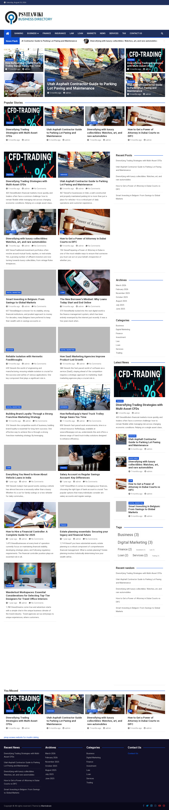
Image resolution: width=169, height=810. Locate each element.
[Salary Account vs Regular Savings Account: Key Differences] (84, 458)
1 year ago (12, 94)
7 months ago (55, 93)
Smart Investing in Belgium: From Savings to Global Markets (25, 301)
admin (27, 69)
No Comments (40, 189)
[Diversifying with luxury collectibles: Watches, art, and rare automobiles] (30, 222)
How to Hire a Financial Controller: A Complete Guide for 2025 (22, 87)
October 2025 (122, 297)
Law (72, 33)
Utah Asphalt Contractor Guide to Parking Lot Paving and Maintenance (144, 87)
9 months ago (136, 140)
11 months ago (14, 69)
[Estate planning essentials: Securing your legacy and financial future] (84, 515)
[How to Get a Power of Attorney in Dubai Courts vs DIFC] (84, 222)
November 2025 (123, 293)
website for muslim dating (27, 737)
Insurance (60, 33)
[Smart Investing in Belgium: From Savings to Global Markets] (30, 283)
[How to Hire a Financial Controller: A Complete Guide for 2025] (30, 515)
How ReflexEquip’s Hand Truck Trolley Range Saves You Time (22, 64)
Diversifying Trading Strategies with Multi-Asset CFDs (145, 64)
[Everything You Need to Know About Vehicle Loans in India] (30, 458)
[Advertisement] (136, 242)
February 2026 (122, 289)
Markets (91, 33)
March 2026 (121, 285)
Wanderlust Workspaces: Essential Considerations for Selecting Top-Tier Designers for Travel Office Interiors (28, 595)
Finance (47, 33)
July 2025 (120, 305)
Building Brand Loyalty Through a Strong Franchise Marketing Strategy (29, 415)
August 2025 (121, 301)
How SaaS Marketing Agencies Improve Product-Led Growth (82, 358)
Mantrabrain (46, 806)
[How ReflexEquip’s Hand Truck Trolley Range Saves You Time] (84, 397)
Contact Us (136, 33)
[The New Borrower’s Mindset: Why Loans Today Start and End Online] (84, 283)
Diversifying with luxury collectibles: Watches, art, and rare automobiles (77, 86)
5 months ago (135, 69)
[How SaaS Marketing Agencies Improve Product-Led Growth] (84, 340)
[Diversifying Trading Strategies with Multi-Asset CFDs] (30, 165)
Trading (131, 60)
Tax (124, 33)
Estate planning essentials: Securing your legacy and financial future (84, 533)
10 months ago (68, 364)
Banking (19, 33)
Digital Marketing (14, 292)
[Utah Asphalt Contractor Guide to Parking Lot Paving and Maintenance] (84, 165)
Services (113, 33)
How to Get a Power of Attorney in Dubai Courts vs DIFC (143, 132)
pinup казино (10, 737)
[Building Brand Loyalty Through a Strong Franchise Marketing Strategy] (30, 397)
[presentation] (46, 73)
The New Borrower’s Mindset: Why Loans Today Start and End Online (83, 301)
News (102, 33)
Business (31, 33)
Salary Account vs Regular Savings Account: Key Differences (80, 476)
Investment (52, 80)
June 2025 (120, 309)
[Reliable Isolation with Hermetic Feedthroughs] (30, 340)
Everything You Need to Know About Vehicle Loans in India (26, 476)
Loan (80, 33)
